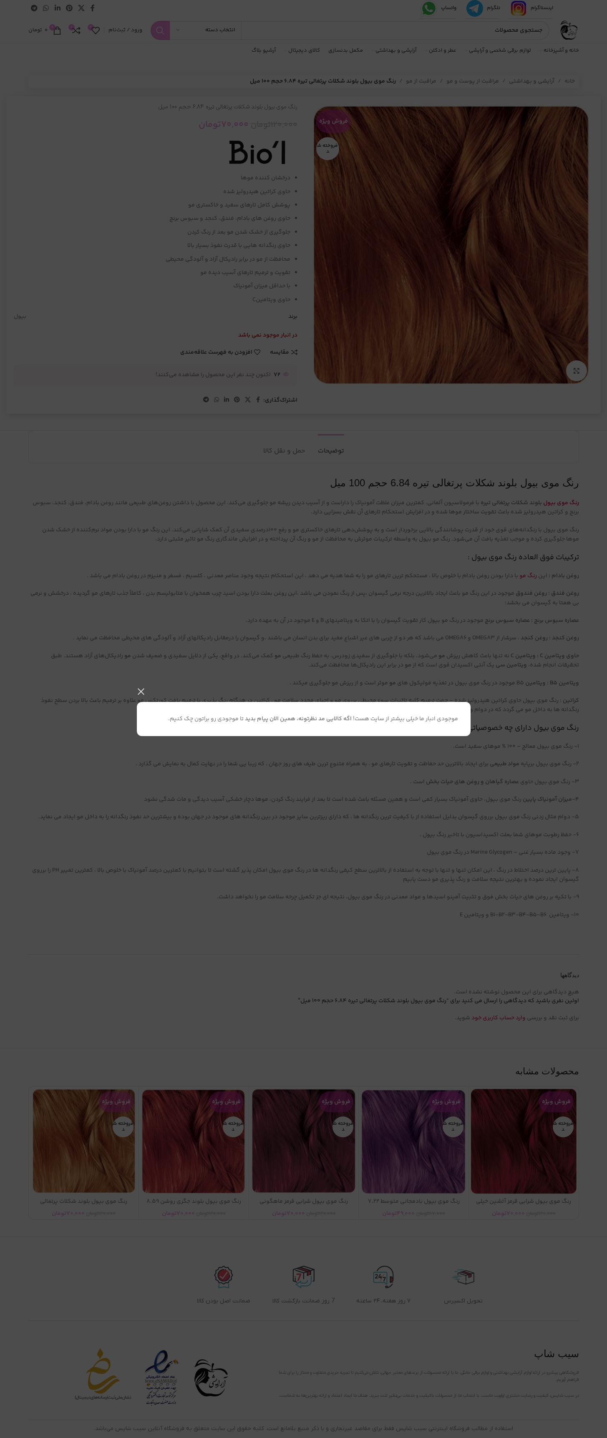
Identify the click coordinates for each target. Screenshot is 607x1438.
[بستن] (141, 691)
